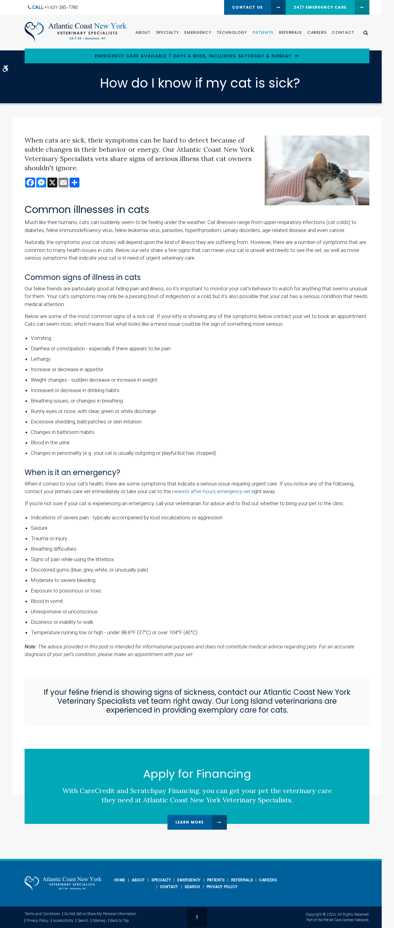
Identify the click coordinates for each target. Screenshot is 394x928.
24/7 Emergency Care (320, 7)
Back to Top (119, 920)
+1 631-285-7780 (61, 7)
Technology (232, 32)
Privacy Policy (222, 887)
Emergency (197, 32)
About (142, 32)
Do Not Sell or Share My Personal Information (100, 914)
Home (119, 880)
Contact (343, 32)
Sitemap (99, 920)
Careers (317, 32)
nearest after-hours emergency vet (211, 491)
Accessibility (63, 920)
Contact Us (247, 7)
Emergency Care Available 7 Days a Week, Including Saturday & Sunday (193, 56)
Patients (263, 32)
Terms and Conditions (42, 914)
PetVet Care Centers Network (346, 920)
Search (192, 887)
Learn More (189, 822)
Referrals (290, 32)
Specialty (167, 32)
